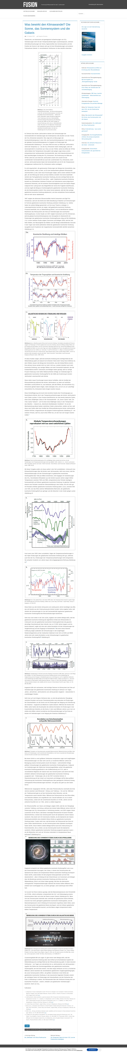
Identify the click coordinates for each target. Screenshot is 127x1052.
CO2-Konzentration (33, 1029)
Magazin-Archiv (42, 11)
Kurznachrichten (95, 73)
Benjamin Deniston (42, 36)
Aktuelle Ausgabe (29, 11)
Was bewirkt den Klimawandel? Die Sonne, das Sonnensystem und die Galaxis (92, 117)
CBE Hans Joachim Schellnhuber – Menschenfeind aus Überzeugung (92, 95)
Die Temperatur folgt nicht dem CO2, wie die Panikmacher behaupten (91, 109)
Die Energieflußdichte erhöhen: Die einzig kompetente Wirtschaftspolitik (92, 137)
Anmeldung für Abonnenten (96, 4)
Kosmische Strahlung (45, 1029)
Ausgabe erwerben (87, 54)
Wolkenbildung (57, 1029)
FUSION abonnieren (29, 15)
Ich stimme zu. (92, 1049)
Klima (27, 1025)
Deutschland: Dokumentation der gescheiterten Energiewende (91, 150)
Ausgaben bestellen (56, 11)
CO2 (26, 1029)
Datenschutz (79, 1050)
